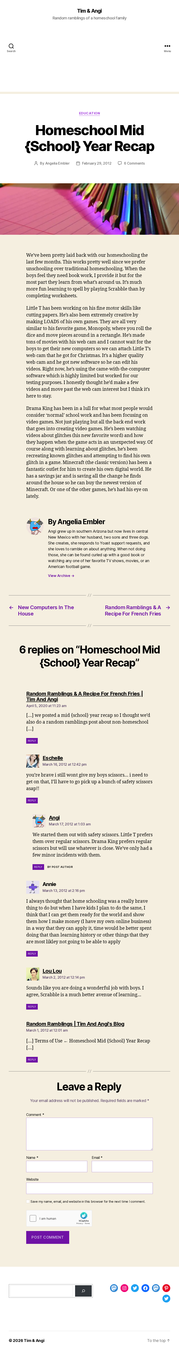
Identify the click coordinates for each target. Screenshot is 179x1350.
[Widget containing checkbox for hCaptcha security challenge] (59, 1218)
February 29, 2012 (96, 163)
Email (97, 1158)
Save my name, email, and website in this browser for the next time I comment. (88, 1202)
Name (32, 1158)
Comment (35, 1115)
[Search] (83, 1291)
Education (89, 113)
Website (32, 1179)
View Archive (61, 575)
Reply (32, 740)
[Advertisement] (89, 61)
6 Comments (134, 163)
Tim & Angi (89, 11)
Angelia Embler (57, 163)
